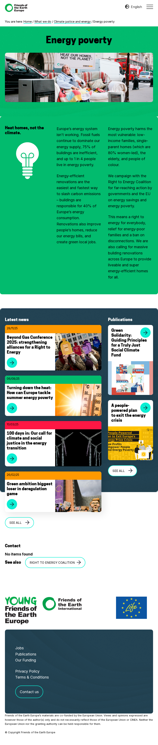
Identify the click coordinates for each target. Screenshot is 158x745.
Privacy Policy (27, 671)
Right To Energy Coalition (52, 563)
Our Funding (25, 660)
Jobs (19, 648)
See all (16, 523)
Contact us (29, 692)
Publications (25, 654)
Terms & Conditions (32, 677)
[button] (149, 7)
